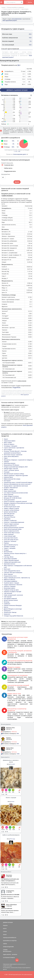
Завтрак (6, 461)
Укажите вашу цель (7, 163)
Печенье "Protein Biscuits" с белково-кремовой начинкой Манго (15, 452)
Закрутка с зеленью (10, 541)
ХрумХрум (7, 519)
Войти (30, 2)
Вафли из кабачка (9, 579)
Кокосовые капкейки (10, 558)
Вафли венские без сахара (12, 479)
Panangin (7, 472)
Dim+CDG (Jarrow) (9, 513)
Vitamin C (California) (10, 520)
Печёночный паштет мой (12, 506)
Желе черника (8, 574)
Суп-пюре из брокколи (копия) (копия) (16, 493)
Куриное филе (8, 477)
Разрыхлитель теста (10, 576)
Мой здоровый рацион (10, 20)
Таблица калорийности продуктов (15, 7)
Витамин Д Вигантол (10, 526)
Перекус (6, 543)
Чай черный (7, 597)
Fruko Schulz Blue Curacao (12, 532)
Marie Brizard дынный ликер (12, 529)
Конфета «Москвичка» (11, 487)
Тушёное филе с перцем (11, 583)
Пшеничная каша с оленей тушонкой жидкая (18, 482)
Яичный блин (8, 552)
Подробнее (16, 387)
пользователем (16, 19)
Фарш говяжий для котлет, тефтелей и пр (17, 577)
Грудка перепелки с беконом (13, 584)
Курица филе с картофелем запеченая (16, 486)
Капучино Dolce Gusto (11, 538)
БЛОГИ (4, 928)
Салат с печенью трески (11, 470)
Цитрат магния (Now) (10, 512)
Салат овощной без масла (12, 571)
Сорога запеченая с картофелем (14, 448)
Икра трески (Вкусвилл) (11, 456)
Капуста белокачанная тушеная (14, 527)
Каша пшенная (8, 494)
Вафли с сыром (8, 489)
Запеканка (7, 610)
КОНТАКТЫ (14, 954)
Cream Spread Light (10, 536)
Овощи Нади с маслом (11, 468)
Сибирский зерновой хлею (12, 562)
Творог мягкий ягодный (11, 560)
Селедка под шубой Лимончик (13, 616)
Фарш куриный (8, 534)
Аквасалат (7, 614)
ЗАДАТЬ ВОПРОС (7, 954)
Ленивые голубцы (9, 546)
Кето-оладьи (8, 449)
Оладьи (6, 550)
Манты (6, 607)
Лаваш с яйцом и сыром (11, 508)
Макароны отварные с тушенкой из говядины (18, 460)
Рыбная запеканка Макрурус (13, 605)
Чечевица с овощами (10, 446)
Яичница (6, 602)
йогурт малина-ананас (11, 600)
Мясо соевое (8, 442)
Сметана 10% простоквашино (13, 572)
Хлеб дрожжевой (9, 500)
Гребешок (7, 603)
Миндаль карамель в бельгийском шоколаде (18, 503)
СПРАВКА (5, 949)
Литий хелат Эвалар (10, 612)
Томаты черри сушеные (11, 524)
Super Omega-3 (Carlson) (11, 496)
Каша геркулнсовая (10, 491)
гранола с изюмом (9, 586)
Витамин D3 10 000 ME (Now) (12, 498)
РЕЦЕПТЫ (5, 925)
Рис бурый (7, 480)
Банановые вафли (9, 588)
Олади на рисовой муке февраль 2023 (16, 467)
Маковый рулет (9, 515)
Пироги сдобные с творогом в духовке (16, 475)
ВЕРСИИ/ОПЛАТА (7, 951)
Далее (17, 182)
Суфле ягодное (24, 9)
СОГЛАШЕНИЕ (6, 957)
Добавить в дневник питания (17, 90)
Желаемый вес (5, 174)
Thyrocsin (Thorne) (9, 517)
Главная (3, 7)
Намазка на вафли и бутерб (12, 591)
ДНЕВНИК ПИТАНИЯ (8, 922)
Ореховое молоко (9, 564)
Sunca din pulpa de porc (11, 539)
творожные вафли (9, 441)
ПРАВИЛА (12, 957)
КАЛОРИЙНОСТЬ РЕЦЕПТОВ (9, 940)
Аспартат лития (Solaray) (11, 510)
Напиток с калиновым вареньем (14, 522)
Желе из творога (9, 444)
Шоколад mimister (9, 463)
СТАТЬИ (5, 931)
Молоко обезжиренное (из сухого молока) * (17, 484)
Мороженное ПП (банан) (11, 465)
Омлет (6, 439)
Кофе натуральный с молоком (13, 595)
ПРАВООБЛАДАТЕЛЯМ (8, 946)
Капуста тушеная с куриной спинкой (15, 501)
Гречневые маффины (10, 581)
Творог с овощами (9, 548)
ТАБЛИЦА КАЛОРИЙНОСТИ (9, 937)
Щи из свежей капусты (11, 545)
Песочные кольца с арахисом (13, 454)
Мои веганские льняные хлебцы (14, 474)
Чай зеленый (8, 593)
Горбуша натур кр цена (11, 590)
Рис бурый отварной (10, 598)
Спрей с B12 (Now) (9, 505)
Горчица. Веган (8, 557)
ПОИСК (5, 934)
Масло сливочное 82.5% (11, 531)
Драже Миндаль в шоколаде (13, 609)
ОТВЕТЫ (5, 943)
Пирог (6, 458)
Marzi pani (7, 569)
